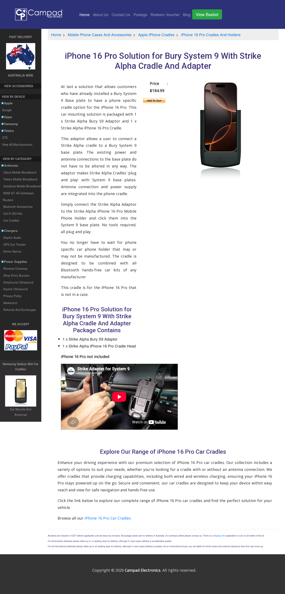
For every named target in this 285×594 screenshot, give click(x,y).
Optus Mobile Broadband (19, 172)
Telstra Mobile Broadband (20, 179)
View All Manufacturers (17, 144)
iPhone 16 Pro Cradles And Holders (211, 34)
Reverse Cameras (15, 268)
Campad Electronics (142, 570)
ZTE (5, 137)
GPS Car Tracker (14, 244)
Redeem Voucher (165, 14)
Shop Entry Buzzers (16, 275)
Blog (186, 14)
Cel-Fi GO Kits (12, 213)
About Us (100, 14)
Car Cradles (11, 220)
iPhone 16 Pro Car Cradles (107, 518)
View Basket (207, 14)
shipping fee (219, 535)
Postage (140, 14)
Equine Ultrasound (15, 289)
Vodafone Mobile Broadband (22, 186)
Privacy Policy (12, 296)
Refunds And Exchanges (19, 310)
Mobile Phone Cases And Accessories (99, 34)
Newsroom (10, 303)
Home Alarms (12, 251)
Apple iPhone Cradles (156, 34)
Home (85, 14)
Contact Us (121, 14)
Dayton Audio (12, 237)
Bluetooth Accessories (18, 206)
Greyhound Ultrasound (18, 282)
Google (6, 110)
